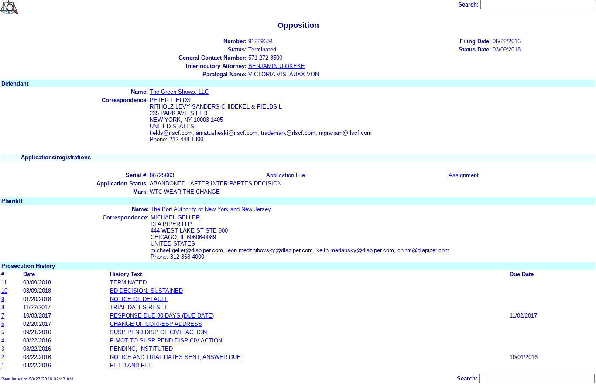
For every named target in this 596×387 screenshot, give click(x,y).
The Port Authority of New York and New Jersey (211, 209)
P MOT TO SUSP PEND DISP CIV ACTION (166, 340)
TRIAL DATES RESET (139, 307)
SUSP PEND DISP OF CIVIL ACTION (158, 332)
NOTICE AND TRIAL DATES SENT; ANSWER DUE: (176, 357)
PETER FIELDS (170, 100)
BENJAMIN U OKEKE (276, 66)
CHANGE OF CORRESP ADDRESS (156, 324)
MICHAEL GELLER (175, 217)
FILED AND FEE (131, 365)
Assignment (464, 175)
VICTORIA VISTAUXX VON (283, 74)
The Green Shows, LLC (179, 92)
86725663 (162, 175)
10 (4, 291)
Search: (469, 4)
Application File (285, 175)
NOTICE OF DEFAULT (139, 299)
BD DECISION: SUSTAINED (146, 291)
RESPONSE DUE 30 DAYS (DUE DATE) (162, 315)
